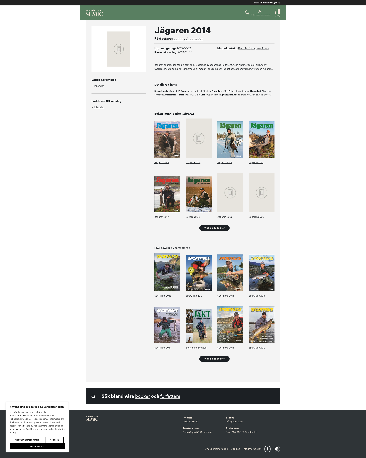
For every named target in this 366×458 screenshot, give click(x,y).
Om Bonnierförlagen (216, 448)
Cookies (235, 448)
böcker (142, 396)
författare (170, 396)
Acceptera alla (37, 446)
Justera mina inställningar (26, 440)
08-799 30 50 (190, 421)
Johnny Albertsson (188, 39)
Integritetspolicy (252, 448)
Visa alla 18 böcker (214, 228)
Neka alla (54, 440)
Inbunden (99, 86)
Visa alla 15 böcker (214, 358)
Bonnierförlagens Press (253, 48)
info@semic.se (234, 421)
